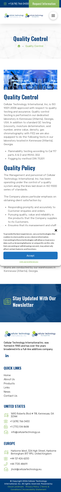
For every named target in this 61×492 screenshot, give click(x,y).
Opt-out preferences (28, 261)
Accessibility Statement (34, 489)
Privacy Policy (32, 486)
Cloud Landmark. (16, 486)
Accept (30, 255)
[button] (56, 230)
